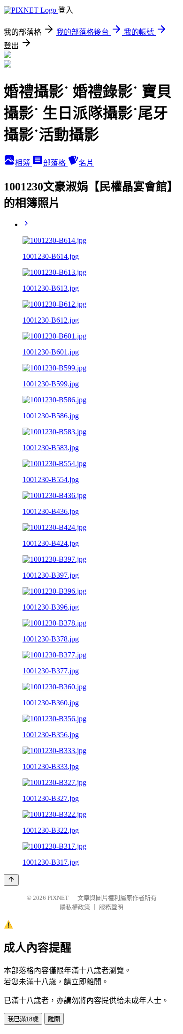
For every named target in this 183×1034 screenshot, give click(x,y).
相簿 (23, 163)
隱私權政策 (75, 907)
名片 (86, 163)
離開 (54, 1019)
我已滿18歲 (23, 1019)
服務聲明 (111, 907)
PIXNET (58, 897)
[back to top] (11, 880)
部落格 (55, 163)
